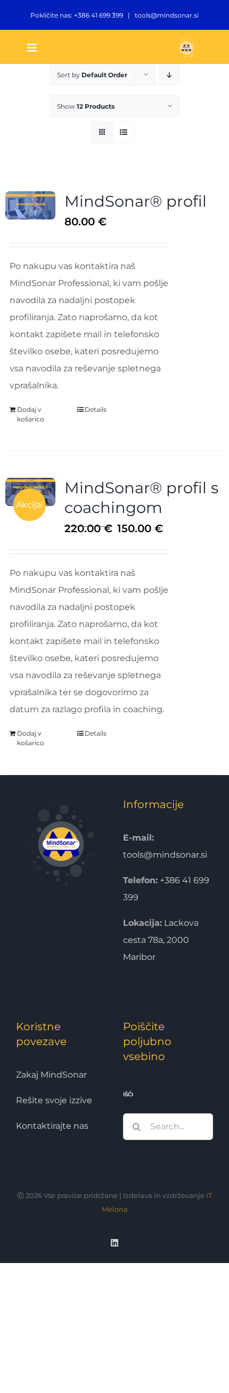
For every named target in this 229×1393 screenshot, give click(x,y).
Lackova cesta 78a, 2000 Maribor (161, 940)
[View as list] (123, 132)
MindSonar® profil (135, 201)
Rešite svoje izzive (54, 1100)
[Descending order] (169, 75)
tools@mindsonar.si (167, 15)
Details (96, 409)
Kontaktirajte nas (52, 1126)
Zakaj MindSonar (51, 1075)
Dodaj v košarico (30, 414)
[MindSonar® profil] (30, 205)
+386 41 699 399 (98, 15)
